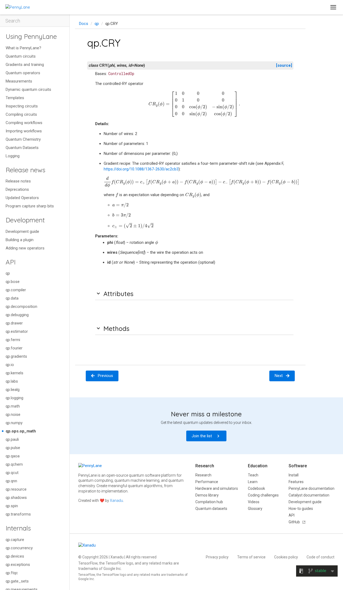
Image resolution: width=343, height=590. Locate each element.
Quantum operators (23, 72)
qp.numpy (14, 422)
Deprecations (17, 189)
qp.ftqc (12, 572)
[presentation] (194, 104)
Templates (15, 97)
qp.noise (13, 414)
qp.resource (16, 489)
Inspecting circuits (22, 106)
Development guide (22, 231)
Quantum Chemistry (23, 139)
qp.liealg (13, 389)
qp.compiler (16, 289)
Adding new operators (25, 248)
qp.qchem (14, 464)
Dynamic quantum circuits (28, 89)
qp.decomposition (21, 306)
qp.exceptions (18, 564)
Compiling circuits (21, 114)
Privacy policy (217, 557)
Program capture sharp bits (30, 206)
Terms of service (251, 557)
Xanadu (116, 500)
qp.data (12, 298)
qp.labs (12, 381)
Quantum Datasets (22, 147)
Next (279, 375)
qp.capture (15, 539)
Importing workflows (24, 131)
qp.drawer (14, 323)
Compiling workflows (24, 122)
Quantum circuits (21, 56)
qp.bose (13, 281)
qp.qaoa (13, 456)
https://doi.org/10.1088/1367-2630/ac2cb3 (141, 169)
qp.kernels (14, 373)
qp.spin (12, 505)
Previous (105, 375)
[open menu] (333, 7)
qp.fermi (13, 339)
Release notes (18, 181)
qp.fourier (14, 348)
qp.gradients (16, 356)
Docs (83, 23)
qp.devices (15, 556)
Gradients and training (25, 64)
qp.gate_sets (17, 581)
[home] (17, 7)
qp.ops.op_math (21, 431)
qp (8, 273)
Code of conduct (320, 557)
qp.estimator (17, 331)
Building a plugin (19, 239)
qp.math (13, 406)
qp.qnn (11, 481)
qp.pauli (12, 439)
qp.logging (14, 397)
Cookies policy (286, 557)
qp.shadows (16, 497)
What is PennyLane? (23, 48)
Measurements (19, 81)
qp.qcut (12, 472)
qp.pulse (13, 447)
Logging (13, 156)
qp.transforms (18, 514)
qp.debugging (17, 314)
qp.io (10, 364)
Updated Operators (22, 197)
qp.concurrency (19, 548)
